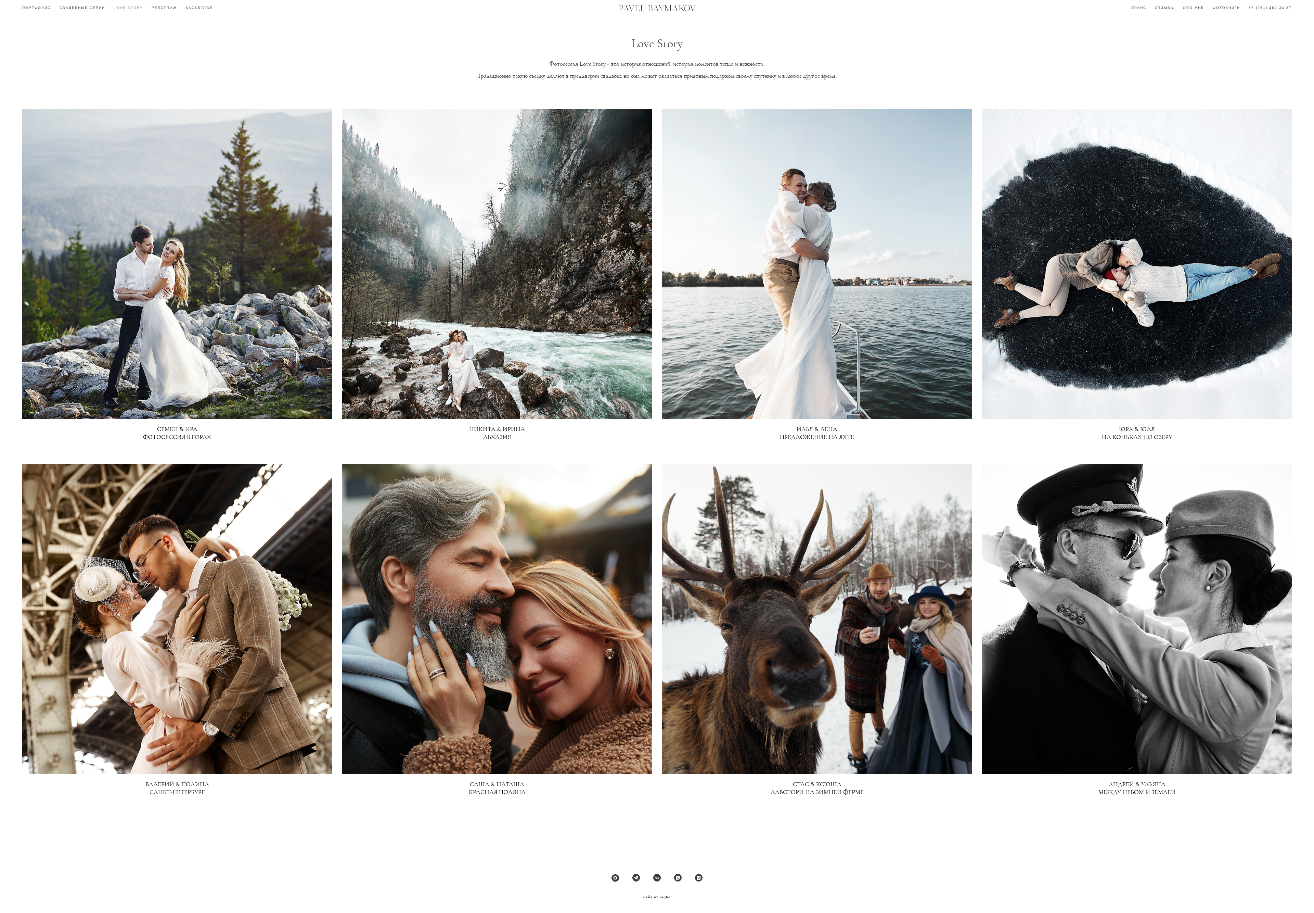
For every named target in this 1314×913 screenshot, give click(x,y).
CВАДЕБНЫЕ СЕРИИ (82, 8)
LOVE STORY (128, 8)
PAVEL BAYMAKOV (657, 7)
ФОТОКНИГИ (1226, 8)
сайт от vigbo (657, 897)
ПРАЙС (1138, 8)
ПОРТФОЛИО (36, 8)
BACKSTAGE (199, 8)
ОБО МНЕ (1193, 8)
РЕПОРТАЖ (164, 8)
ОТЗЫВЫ (1164, 8)
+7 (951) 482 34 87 (1270, 8)
